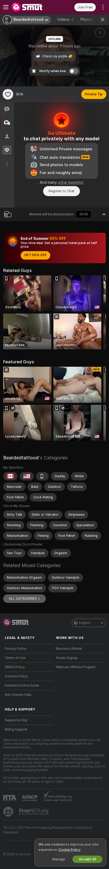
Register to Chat (61, 191)
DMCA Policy (15, 667)
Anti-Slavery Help (18, 695)
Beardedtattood (21, 457)
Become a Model (69, 648)
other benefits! (71, 182)
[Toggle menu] (6, 7)
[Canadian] (10, 476)
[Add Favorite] (8, 94)
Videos (65, 19)
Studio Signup (67, 658)
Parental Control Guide (22, 685)
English (84, 623)
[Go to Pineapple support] (8, 812)
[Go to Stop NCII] (34, 811)
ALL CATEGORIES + (24, 598)
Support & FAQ (16, 720)
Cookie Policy (69, 850)
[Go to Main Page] (33, 7)
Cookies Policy (16, 676)
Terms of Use (15, 658)
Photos (89, 19)
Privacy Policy (15, 648)
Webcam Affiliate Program (76, 667)
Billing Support (16, 729)
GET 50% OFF (35, 255)
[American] (27, 476)
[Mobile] (42, 476)
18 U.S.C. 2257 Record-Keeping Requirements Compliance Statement (47, 830)
